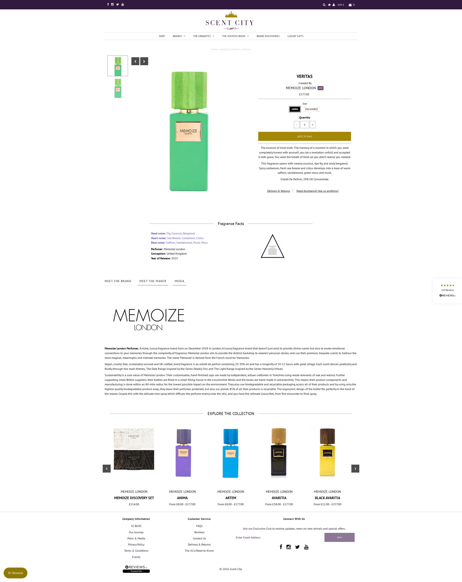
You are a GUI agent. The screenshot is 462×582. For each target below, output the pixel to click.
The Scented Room (233, 36)
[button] (447, 291)
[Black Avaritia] (327, 479)
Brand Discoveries (268, 36)
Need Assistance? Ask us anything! (318, 191)
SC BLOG (136, 526)
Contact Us (199, 538)
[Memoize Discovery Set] (134, 474)
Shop (162, 36)
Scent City (236, 569)
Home (214, 49)
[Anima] (182, 481)
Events (136, 557)
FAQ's (199, 526)
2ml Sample (311, 109)
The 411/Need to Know (199, 550)
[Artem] (231, 485)
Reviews (199, 532)
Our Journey (136, 532)
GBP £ (341, 4)
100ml (294, 109)
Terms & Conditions (136, 550)
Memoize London (230, 49)
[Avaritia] (279, 479)
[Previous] (135, 61)
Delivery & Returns (278, 191)
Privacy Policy (136, 544)
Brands (177, 36)
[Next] (144, 61)
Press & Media (136, 538)
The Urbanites (202, 36)
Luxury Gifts (295, 36)
